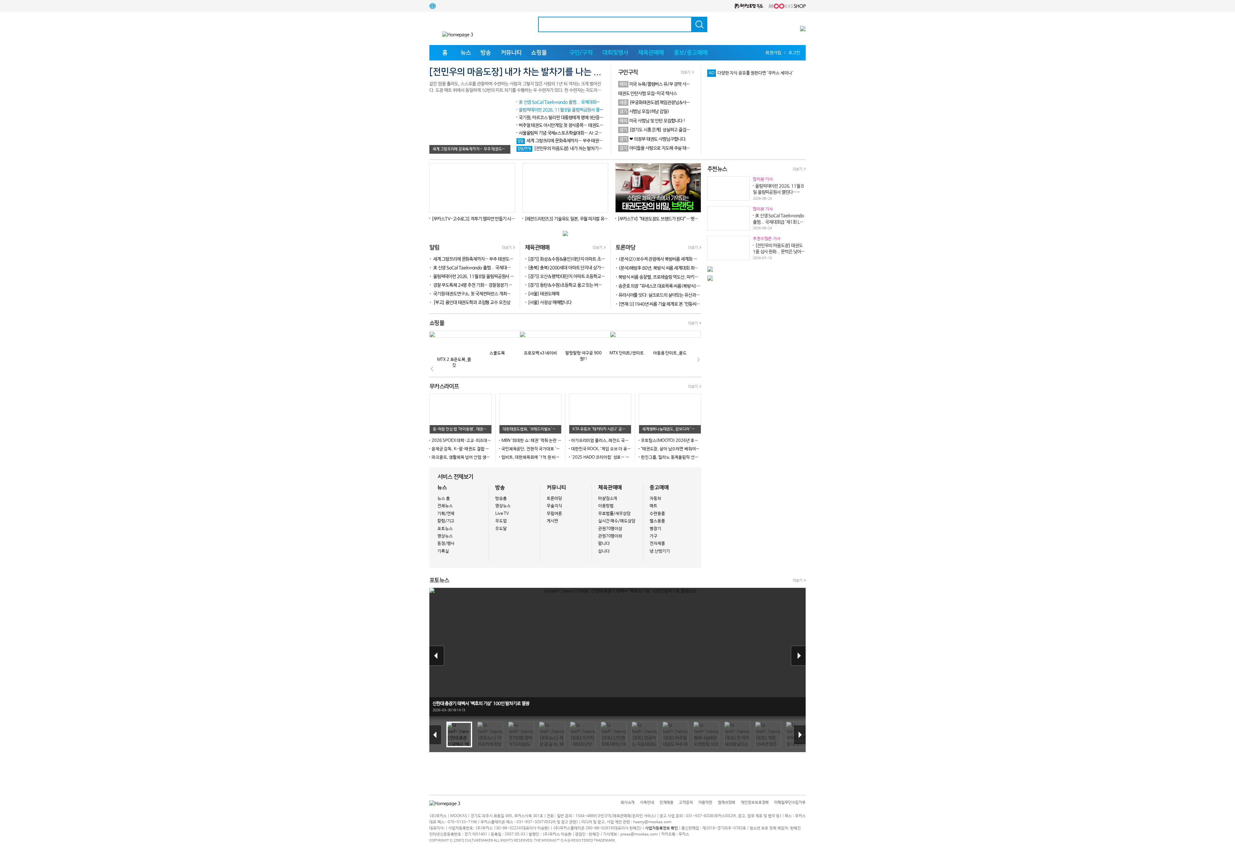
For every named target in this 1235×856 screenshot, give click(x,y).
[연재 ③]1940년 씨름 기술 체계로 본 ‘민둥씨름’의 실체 (670, 304)
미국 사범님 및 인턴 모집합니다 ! (652, 120)
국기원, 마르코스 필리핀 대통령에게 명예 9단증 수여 (563, 117)
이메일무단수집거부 (790, 802)
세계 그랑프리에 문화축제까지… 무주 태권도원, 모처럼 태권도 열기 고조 (583, 140)
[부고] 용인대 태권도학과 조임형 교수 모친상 (471, 302)
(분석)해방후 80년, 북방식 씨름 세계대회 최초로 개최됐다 (672, 268)
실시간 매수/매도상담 (616, 521)
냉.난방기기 (660, 551)
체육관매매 (651, 53)
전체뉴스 (445, 506)
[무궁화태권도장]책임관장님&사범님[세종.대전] (666, 102)
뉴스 (466, 53)
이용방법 (605, 506)
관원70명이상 (610, 528)
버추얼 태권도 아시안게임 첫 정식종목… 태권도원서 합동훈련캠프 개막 (579, 125)
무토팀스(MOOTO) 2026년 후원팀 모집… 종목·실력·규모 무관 (696, 440)
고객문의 (686, 802)
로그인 (794, 52)
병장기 (655, 528)
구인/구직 (581, 53)
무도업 (501, 521)
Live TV (502, 513)
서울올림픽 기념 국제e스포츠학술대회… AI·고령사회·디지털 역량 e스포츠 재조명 (589, 133)
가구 (653, 536)
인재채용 (666, 802)
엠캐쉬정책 (726, 802)
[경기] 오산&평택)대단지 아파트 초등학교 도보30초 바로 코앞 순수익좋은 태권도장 (600, 276)
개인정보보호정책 (755, 802)
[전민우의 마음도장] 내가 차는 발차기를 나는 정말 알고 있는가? (580, 148)
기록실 (443, 551)
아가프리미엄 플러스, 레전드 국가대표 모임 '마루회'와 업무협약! (626, 440)
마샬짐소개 (607, 498)
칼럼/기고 (445, 521)
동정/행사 (445, 543)
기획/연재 (445, 513)
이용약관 (705, 802)
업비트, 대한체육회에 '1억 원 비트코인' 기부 (539, 457)
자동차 (655, 498)
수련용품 (657, 513)
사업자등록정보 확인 (661, 828)
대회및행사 (615, 53)
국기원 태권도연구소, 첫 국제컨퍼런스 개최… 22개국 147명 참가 (489, 293)
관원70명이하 (610, 536)
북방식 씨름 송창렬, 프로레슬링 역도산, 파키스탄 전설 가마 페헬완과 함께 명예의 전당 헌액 (699, 277)
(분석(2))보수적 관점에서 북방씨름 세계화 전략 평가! (668, 259)
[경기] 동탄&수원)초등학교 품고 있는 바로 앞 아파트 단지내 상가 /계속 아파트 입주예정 (603, 285)
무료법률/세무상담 (614, 513)
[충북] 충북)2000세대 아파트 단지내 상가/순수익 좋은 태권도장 (583, 267)
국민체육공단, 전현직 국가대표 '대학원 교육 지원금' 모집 (550, 449)
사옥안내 (647, 802)
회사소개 (628, 802)
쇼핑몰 (539, 53)
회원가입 (773, 52)
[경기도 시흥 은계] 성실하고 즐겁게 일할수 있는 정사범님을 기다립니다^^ (687, 129)
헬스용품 (657, 521)
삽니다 (604, 551)
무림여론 (554, 513)
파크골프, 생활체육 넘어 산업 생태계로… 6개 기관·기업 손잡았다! (488, 457)
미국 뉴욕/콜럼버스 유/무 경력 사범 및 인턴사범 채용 (669, 84)
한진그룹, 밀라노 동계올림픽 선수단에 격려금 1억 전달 (687, 457)
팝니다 (604, 543)
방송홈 (501, 498)
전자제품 (657, 543)
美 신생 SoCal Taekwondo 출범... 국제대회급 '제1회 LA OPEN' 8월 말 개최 (586, 102)
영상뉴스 (445, 536)
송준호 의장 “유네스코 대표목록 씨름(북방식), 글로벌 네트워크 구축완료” (685, 286)
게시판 (552, 521)
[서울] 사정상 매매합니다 (550, 302)
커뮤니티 (511, 53)
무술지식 (554, 506)
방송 (485, 53)
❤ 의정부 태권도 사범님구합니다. (653, 139)
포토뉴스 (445, 528)
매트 (653, 506)
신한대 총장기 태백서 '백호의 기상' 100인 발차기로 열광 (481, 703)
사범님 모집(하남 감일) (644, 111)
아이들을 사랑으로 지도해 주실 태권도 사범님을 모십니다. (673, 148)
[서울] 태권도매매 (543, 293)
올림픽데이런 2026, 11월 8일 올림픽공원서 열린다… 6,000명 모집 (577, 110)
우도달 (501, 528)
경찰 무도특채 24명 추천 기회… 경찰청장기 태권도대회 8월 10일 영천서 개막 (499, 285)
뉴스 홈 (443, 498)
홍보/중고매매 (691, 53)
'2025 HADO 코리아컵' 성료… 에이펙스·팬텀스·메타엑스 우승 (625, 457)
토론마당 (554, 498)
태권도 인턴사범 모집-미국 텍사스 (647, 93)
